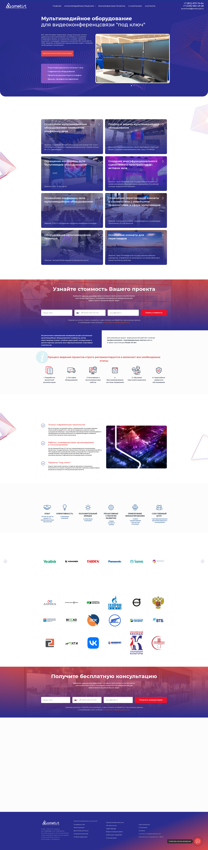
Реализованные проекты (111, 6)
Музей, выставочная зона (115, 818)
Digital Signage (111, 825)
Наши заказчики (144, 820)
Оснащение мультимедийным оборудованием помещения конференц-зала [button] (65, 128)
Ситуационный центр (81, 830)
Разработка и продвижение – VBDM (151, 833)
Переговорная (79, 824)
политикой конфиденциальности (117, 322)
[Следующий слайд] (202, 559)
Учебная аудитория (80, 833)
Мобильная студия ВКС (114, 831)
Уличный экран (111, 834)
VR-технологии (111, 821)
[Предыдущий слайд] (5, 559)
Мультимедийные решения (79, 6)
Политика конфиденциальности (150, 830)
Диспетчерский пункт (81, 827)
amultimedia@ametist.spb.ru (192, 9)
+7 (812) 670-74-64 (194, 3)
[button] (57, 53)
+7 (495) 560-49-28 (193, 6)
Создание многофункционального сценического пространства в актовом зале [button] (132, 165)
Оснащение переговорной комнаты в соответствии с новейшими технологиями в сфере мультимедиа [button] (134, 201)
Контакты (150, 6)
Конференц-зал (79, 820)
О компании (135, 6)
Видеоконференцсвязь (114, 828)
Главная (57, 6)
